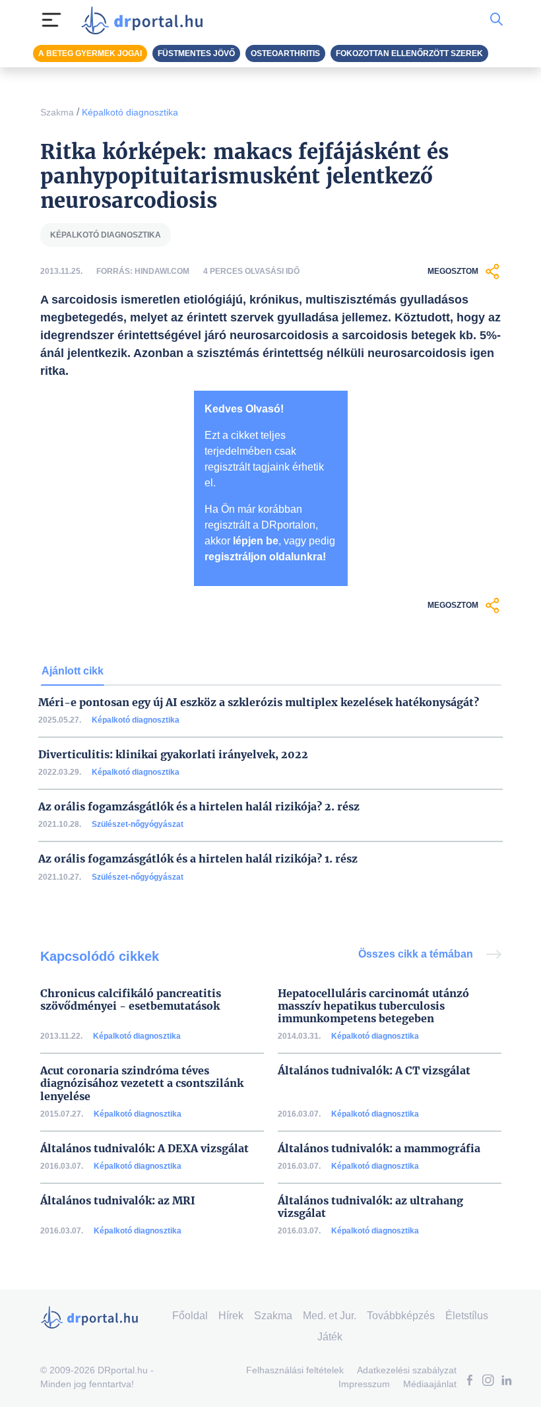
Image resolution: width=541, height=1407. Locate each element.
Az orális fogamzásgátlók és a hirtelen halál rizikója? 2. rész (199, 807)
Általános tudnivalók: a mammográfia (379, 1148)
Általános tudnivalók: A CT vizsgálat (374, 1070)
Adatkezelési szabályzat (407, 1370)
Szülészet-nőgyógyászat (137, 824)
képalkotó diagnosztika (105, 235)
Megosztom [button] (453, 271)
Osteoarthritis (285, 53)
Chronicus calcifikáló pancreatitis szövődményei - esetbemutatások (130, 999)
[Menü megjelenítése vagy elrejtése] (51, 19)
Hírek (230, 1315)
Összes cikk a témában (417, 954)
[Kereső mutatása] (496, 19)
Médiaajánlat (430, 1384)
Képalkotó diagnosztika (130, 112)
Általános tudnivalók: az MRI (117, 1200)
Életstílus (466, 1315)
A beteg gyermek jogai (90, 53)
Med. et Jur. (329, 1315)
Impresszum (364, 1384)
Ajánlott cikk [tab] (73, 670)
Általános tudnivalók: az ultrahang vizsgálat (370, 1207)
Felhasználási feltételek (295, 1370)
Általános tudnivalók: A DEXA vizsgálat (144, 1148)
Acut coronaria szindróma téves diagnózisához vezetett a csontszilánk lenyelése (141, 1083)
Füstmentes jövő (196, 53)
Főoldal (190, 1315)
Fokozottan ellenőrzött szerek (409, 53)
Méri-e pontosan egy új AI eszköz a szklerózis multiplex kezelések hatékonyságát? (258, 702)
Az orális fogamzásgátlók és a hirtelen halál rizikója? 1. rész (198, 859)
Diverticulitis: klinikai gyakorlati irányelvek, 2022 (173, 754)
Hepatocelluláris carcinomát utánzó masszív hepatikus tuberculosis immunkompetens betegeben (373, 1006)
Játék (329, 1336)
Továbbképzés (401, 1315)
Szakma (57, 112)
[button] (470, 1381)
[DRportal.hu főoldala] (146, 19)
